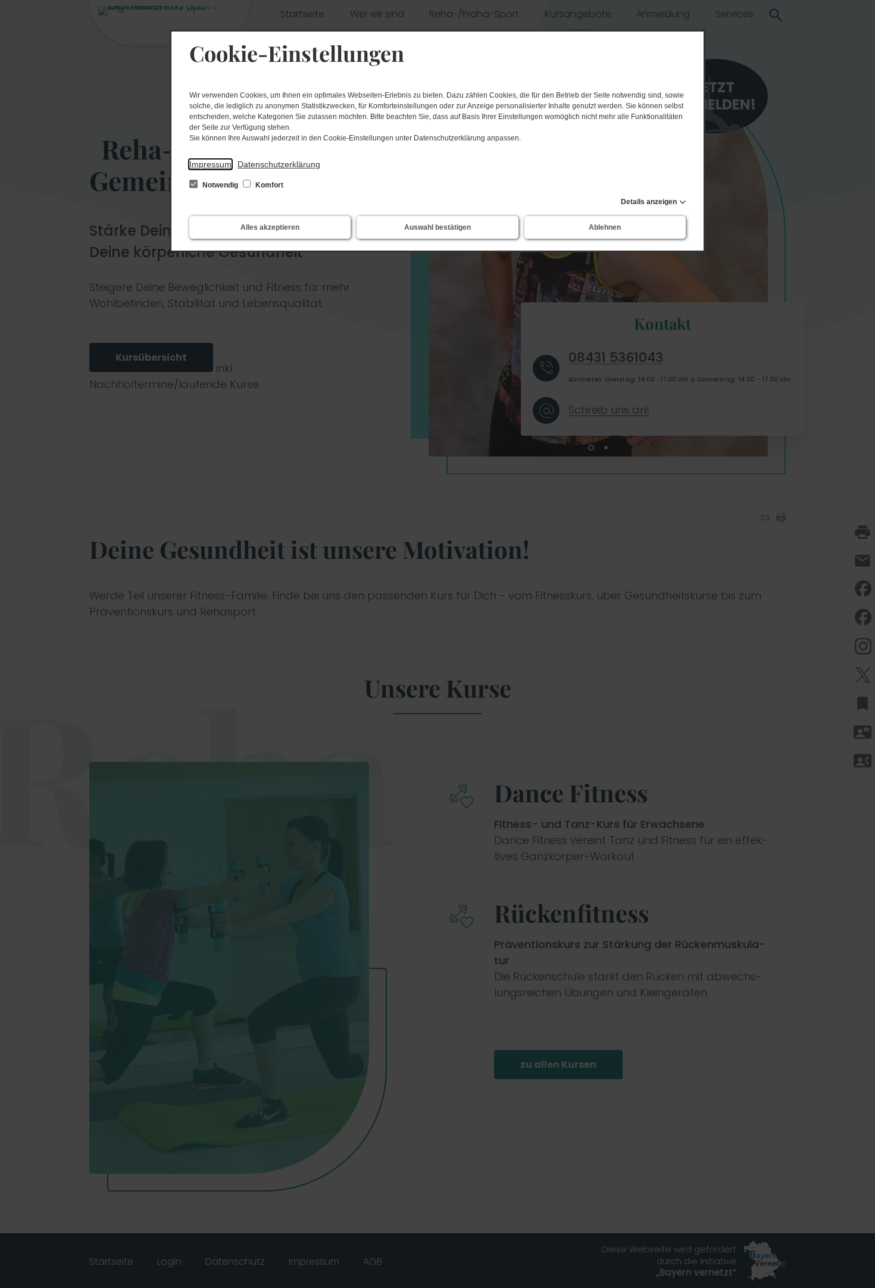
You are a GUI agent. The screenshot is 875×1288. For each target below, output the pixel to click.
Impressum (210, 164)
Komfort (268, 185)
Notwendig (220, 185)
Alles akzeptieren (269, 227)
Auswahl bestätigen (437, 227)
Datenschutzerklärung (279, 164)
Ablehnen (605, 227)
